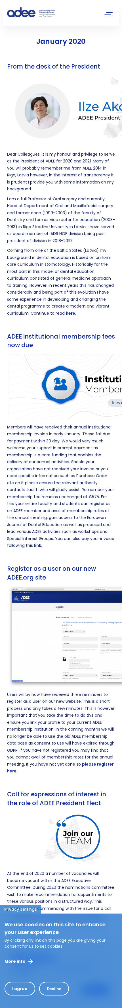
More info (15, 961)
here (70, 313)
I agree (20, 988)
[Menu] (108, 15)
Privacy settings (20, 909)
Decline (54, 988)
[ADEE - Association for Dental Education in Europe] (49, 13)
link (37, 545)
